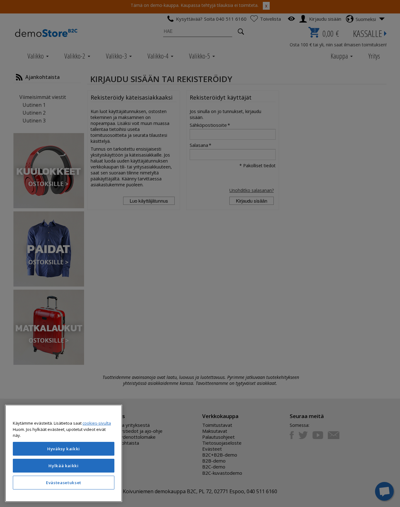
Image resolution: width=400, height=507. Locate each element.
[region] (63, 453)
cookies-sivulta (96, 423)
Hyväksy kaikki (63, 449)
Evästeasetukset (63, 482)
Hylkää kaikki (63, 465)
